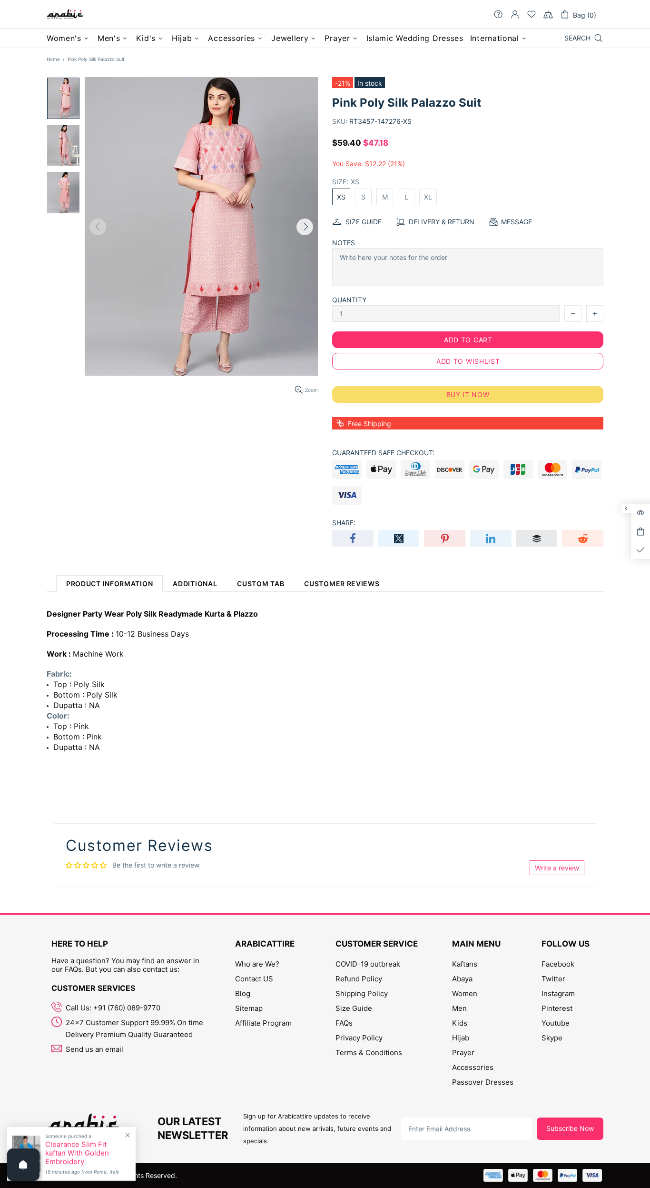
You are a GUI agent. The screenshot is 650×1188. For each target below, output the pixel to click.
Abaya (462, 978)
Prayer (463, 1052)
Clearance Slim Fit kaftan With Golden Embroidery (77, 1153)
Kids (459, 1023)
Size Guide (353, 1008)
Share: (343, 523)
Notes (343, 243)
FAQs (344, 1023)
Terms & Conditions (368, 1052)
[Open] (23, 1164)
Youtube (556, 1023)
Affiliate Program (263, 1023)
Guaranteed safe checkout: (383, 453)
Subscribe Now (570, 1128)
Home (53, 59)
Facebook (558, 963)
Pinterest (557, 1008)
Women (464, 993)
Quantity (349, 300)
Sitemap (249, 1008)
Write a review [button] (557, 868)
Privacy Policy (359, 1037)
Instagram (558, 993)
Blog (242, 993)
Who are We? (257, 963)
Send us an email (94, 1049)
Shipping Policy (361, 993)
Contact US (254, 978)
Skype (552, 1037)
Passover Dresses (482, 1082)
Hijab (460, 1037)
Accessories (472, 1067)
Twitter (553, 978)
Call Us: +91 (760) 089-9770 (113, 1007)
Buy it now (468, 394)
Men (459, 1008)
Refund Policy (358, 978)
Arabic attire (65, 14)
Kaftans (464, 963)
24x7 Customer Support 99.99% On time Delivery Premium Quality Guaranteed (134, 1028)
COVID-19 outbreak (367, 963)
